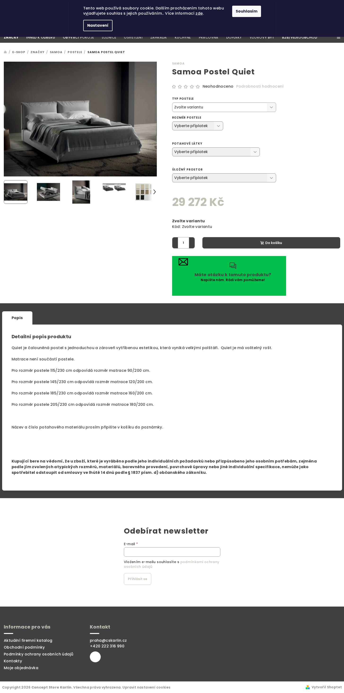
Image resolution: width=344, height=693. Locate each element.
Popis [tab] (17, 318)
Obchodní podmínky (24, 647)
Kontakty (13, 661)
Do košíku (273, 242)
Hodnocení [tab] (54, 318)
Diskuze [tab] (92, 318)
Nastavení (98, 25)
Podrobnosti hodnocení (259, 86)
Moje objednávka (21, 668)
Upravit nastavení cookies (146, 687)
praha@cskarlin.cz (108, 640)
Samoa (178, 63)
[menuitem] (11, 37)
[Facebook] (95, 656)
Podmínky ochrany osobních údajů (38, 654)
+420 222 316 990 (107, 646)
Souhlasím (246, 11)
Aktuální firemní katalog (28, 640)
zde (199, 13)
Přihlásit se (137, 579)
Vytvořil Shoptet (327, 687)
